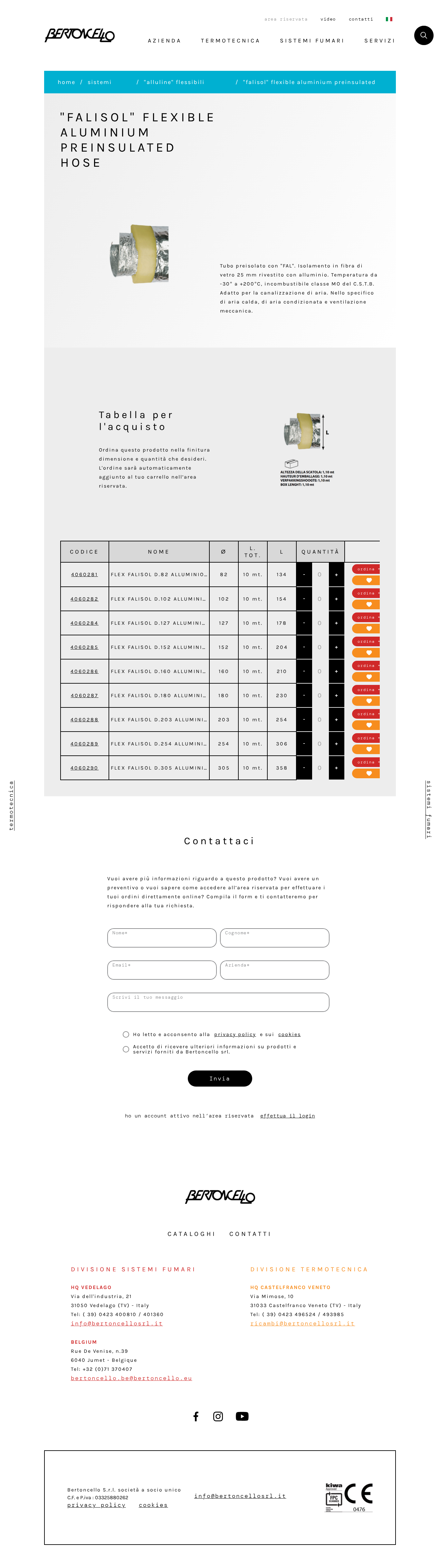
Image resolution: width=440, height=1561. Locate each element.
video (328, 19)
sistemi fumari (429, 809)
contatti (361, 19)
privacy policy (235, 1034)
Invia (219, 1078)
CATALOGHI (191, 1234)
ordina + (369, 569)
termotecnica (11, 805)
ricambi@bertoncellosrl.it (302, 1323)
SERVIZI (380, 40)
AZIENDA (165, 40)
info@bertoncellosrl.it (117, 1323)
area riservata (286, 19)
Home (66, 82)
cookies (289, 1034)
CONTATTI (250, 1234)
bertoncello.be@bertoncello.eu (131, 1378)
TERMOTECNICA (231, 40)
